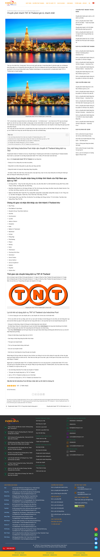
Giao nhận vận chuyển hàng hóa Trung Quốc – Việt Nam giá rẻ (85, 139)
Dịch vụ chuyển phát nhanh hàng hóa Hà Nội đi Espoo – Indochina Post (85, 97)
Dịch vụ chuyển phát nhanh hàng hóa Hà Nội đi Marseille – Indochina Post (85, 123)
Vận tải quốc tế (50, 3)
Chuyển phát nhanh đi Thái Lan (14, 10)
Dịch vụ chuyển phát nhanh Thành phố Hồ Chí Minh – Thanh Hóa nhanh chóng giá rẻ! (85, 22)
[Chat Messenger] (96, 543)
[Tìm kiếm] (89, 3)
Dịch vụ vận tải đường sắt (57, 505)
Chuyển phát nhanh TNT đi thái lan (24, 402)
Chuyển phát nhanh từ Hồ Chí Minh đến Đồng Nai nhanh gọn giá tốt (84, 28)
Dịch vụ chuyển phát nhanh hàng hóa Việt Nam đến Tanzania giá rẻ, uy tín (85, 102)
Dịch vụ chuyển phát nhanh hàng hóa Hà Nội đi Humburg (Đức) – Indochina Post (85, 52)
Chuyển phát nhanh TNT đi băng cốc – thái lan (49, 401)
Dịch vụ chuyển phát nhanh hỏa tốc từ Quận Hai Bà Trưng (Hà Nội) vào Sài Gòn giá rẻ (84, 34)
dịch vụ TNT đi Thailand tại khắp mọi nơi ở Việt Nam (22, 375)
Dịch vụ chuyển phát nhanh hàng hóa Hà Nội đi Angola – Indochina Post (85, 63)
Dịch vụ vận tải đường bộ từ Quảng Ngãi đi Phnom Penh (85, 153)
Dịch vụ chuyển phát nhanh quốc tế (30, 10)
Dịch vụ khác (61, 3)
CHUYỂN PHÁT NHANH (57, 485)
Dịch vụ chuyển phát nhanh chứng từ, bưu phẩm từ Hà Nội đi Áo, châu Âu (85, 106)
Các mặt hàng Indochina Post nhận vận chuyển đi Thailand (23, 370)
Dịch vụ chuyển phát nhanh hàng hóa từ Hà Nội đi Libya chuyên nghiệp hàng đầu (85, 117)
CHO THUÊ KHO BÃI (56, 519)
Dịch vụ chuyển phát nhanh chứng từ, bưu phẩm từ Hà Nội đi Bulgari (85, 58)
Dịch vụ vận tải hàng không (57, 511)
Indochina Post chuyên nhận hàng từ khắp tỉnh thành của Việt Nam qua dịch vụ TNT (29, 139)
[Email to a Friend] (38, 394)
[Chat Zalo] (96, 539)
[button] (93, 3)
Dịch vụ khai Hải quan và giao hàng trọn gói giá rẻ (84, 149)
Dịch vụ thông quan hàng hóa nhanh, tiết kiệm (85, 144)
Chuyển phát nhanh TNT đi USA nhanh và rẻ (58, 406)
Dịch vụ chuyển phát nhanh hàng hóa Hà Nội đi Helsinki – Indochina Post (85, 111)
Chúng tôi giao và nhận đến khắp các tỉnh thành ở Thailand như (24, 140)
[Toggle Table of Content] (66, 135)
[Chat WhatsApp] (96, 534)
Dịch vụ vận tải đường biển (57, 508)
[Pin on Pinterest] (41, 394)
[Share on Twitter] (35, 394)
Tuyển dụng (78, 3)
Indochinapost (37, 69)
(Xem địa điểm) (15, 433)
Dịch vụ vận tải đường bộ (57, 502)
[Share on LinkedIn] (43, 394)
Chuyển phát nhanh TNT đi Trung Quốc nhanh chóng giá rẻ (22, 406)
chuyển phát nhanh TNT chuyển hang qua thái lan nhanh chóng (25, 401)
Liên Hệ (85, 3)
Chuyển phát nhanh (38, 3)
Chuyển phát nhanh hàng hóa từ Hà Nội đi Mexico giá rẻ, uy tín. (84, 72)
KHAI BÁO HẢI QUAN (56, 521)
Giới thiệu (28, 3)
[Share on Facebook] (33, 394)
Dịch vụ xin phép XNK (56, 499)
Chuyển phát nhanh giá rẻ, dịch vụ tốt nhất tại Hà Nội (85, 17)
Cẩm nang (70, 3)
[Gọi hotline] (96, 529)
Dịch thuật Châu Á (62, 545)
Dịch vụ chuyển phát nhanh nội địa (59, 487)
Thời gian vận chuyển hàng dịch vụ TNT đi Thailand (21, 142)
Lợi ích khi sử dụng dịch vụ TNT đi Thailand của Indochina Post (24, 144)
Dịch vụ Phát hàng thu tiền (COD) (59, 493)
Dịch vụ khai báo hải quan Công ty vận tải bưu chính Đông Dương (84, 135)
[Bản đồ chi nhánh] (96, 547)
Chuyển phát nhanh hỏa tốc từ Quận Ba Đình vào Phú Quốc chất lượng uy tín (85, 40)
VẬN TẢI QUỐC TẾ (56, 496)
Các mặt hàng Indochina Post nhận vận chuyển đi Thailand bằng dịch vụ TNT (27, 137)
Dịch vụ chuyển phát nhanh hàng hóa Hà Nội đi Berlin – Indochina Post (85, 68)
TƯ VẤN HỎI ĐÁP (55, 524)
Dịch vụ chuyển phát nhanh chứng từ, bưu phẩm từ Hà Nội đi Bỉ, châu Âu (85, 77)
